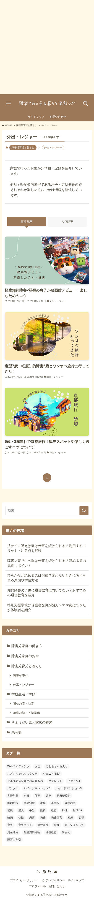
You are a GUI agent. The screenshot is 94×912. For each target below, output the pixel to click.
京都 (26, 795)
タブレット (55, 781)
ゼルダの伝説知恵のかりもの (25, 781)
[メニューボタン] (8, 103)
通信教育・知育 (23, 703)
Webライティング (18, 766)
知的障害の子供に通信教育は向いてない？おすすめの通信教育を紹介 (46, 592)
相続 (70, 817)
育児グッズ (25, 825)
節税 (81, 817)
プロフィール (37, 886)
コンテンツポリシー (52, 880)
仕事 (37, 795)
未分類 (16, 732)
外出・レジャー (23, 684)
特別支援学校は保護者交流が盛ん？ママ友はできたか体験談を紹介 (46, 607)
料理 (65, 810)
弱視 (10, 810)
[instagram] (44, 872)
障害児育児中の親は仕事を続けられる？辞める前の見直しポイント (46, 563)
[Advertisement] (47, 47)
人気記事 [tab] (67, 221)
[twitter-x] (39, 872)
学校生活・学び (23, 694)
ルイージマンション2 (37, 788)
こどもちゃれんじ (57, 766)
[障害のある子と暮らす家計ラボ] (47, 103)
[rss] (50, 872)
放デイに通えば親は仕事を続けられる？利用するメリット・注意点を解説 (46, 548)
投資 (43, 810)
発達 (43, 817)
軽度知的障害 (32, 832)
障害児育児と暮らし (23, 147)
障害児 (66, 832)
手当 (32, 810)
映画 (10, 817)
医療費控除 (63, 795)
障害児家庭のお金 (25, 656)
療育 (32, 817)
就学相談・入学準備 (26, 713)
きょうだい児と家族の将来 (31, 722)
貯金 (56, 825)
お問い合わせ (56, 886)
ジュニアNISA (51, 773)
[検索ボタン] (85, 103)
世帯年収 (12, 795)
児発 (48, 795)
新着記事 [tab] (27, 221)
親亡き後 (42, 825)
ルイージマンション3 (68, 788)
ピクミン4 (74, 781)
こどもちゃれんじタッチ (22, 773)
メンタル (12, 788)
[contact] (55, 872)
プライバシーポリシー (23, 880)
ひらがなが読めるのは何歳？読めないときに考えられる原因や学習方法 (46, 578)
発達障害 (56, 817)
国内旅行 (12, 803)
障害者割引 (14, 839)
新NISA (77, 810)
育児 (10, 825)
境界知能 (29, 803)
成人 (21, 810)
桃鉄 (21, 817)
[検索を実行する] (84, 510)
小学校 (55, 803)
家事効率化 (20, 675)
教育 (54, 810)
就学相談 (70, 803)
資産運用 (12, 832)
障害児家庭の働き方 (26, 646)
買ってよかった (74, 825)
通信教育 (51, 832)
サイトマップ (76, 880)
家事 (43, 803)
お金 (37, 766)
